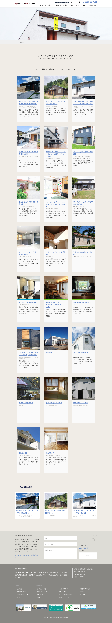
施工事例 (58, 5)
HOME (16, 42)
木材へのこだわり (42, 591)
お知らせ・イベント (75, 5)
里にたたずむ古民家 (26, 403)
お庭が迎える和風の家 (54, 403)
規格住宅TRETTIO (64, 597)
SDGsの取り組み (21, 591)
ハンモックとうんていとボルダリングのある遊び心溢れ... (56, 204)
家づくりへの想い (42, 589)
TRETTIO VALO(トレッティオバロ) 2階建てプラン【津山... (56, 154)
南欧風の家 (23, 453)
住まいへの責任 (63, 591)
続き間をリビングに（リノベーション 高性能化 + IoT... (56, 305)
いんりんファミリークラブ (62, 2)
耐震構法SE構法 (85, 589)
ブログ (85, 5)
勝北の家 (49, 352)
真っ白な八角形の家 (80, 352)
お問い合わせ (92, 5)
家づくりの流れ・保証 (65, 594)
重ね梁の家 (50, 453)
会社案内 (19, 589)
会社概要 (65, 5)
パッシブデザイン (64, 589)
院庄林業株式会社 (64, 617)
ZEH (38, 597)
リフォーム (83, 591)
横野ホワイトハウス (80, 403)
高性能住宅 (40, 594)
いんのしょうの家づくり (47, 5)
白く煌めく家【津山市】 (28, 302)
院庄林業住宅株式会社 (54, 617)
